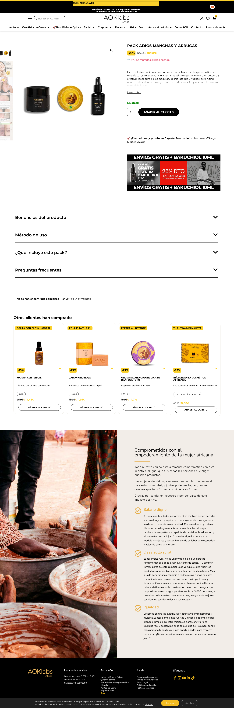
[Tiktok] (193, 678)
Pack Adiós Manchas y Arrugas (162, 46)
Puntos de (108, 687)
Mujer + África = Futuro (111, 677)
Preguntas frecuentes (38, 270)
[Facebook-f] (175, 678)
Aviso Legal (142, 682)
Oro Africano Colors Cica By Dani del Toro (140, 378)
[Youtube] (184, 678)
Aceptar (170, 703)
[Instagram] (179, 678)
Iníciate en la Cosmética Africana (189, 378)
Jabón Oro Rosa (80, 377)
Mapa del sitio (107, 690)
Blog (102, 693)
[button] (36, 27)
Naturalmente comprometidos (114, 682)
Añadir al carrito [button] (91, 407)
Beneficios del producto (40, 217)
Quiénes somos (107, 679)
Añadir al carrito (159, 112)
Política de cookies (145, 687)
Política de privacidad (147, 685)
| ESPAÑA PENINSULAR (116, 10)
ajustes (149, 704)
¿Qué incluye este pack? (41, 252)
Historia (104, 685)
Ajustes (189, 703)
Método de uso (31, 235)
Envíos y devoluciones (147, 679)
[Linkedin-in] (188, 678)
